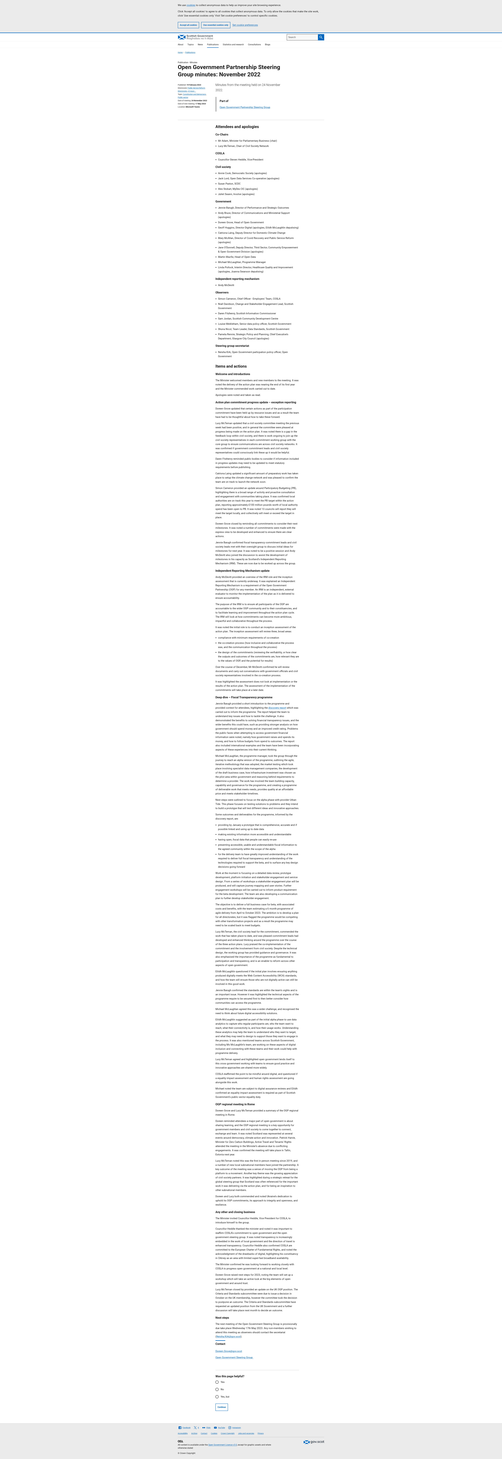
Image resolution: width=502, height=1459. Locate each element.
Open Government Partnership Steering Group (245, 107)
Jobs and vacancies (246, 1433)
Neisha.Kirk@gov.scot (228, 1336)
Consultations (254, 44)
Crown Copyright (228, 1433)
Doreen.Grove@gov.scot (228, 1351)
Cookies (214, 1433)
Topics (190, 44)
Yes (223, 1382)
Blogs (267, 44)
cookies (191, 5)
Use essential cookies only (215, 25)
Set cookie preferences (245, 25)
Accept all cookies (188, 25)
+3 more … (192, 91)
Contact (204, 1433)
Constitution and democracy (194, 94)
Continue (222, 1407)
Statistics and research (233, 44)
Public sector (183, 97)
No (222, 1389)
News (200, 44)
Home (180, 52)
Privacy (261, 1433)
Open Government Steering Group (234, 1357)
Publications (213, 44)
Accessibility (183, 1433)
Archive (194, 1433)
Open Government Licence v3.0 (222, 1445)
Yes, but (225, 1396)
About (180, 44)
